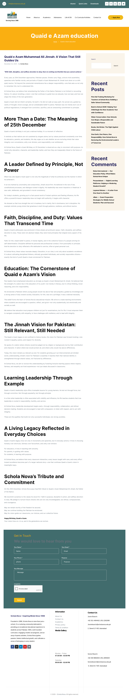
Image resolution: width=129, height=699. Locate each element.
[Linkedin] (115, 4)
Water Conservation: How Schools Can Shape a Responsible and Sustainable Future (104, 120)
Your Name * (18, 547)
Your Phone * (18, 558)
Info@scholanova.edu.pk (17, 4)
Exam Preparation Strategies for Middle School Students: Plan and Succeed (103, 200)
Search (93, 59)
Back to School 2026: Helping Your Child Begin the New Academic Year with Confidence (104, 109)
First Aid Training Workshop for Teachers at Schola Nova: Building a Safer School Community (104, 99)
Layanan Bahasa (99, 190)
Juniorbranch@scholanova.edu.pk (99, 624)
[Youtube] (119, 4)
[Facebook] (107, 4)
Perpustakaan (98, 181)
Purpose (64, 558)
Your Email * (65, 547)
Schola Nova (24, 64)
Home (55, 41)
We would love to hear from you (42, 541)
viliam (95, 197)
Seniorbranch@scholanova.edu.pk (99, 662)
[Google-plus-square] (123, 4)
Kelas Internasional (100, 171)
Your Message (18, 568)
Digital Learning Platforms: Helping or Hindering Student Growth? (105, 183)
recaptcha (17, 584)
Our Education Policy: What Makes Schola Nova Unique (104, 173)
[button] (115, 17)
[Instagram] (111, 4)
